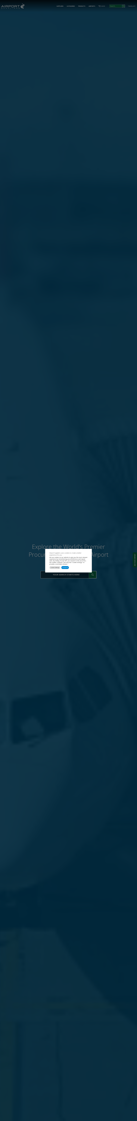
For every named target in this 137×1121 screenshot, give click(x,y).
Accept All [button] (65, 567)
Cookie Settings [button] (55, 567)
